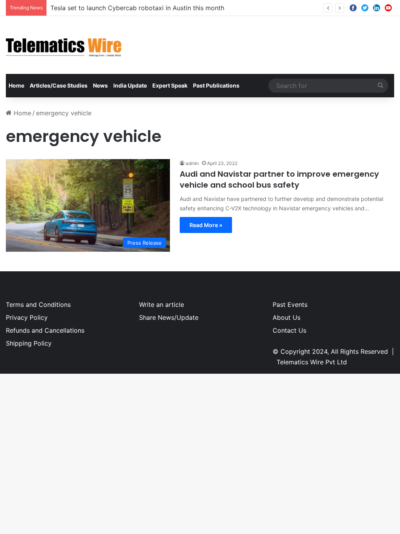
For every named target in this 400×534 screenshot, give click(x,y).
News (100, 85)
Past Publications (216, 85)
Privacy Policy (27, 317)
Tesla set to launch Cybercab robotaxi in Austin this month (137, 8)
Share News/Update (168, 317)
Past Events (290, 304)
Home (16, 85)
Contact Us (289, 330)
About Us (286, 317)
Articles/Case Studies (59, 85)
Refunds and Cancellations (45, 330)
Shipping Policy (29, 343)
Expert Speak (170, 85)
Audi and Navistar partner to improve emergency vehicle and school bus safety (279, 179)
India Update (130, 85)
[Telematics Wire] (64, 45)
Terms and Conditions (38, 304)
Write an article (161, 304)
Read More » (205, 225)
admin (192, 163)
